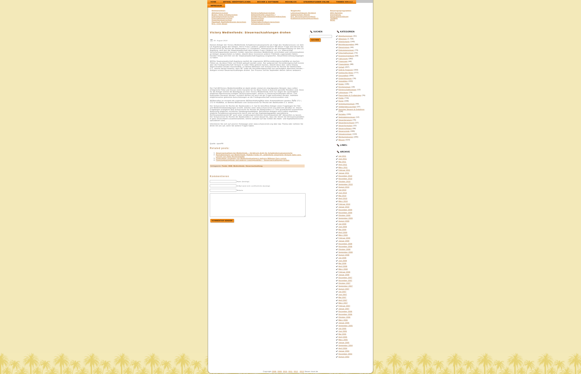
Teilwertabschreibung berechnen (265, 22)
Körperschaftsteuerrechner (263, 13)
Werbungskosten (345, 137)
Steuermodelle (257, 20)
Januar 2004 (343, 351)
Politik (341, 98)
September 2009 (345, 218)
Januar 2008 (343, 275)
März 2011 (343, 167)
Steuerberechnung (346, 123)
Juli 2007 (342, 292)
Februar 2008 (344, 272)
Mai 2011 (342, 162)
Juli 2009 (342, 224)
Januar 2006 (343, 323)
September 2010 (345, 184)
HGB (230, 166)
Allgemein (342, 39)
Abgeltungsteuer (345, 36)
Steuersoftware (345, 128)
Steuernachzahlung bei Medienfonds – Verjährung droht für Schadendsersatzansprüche (254, 153)
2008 (274, 371)
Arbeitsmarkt (344, 41)
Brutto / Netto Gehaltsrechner (225, 15)
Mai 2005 (342, 334)
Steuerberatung (345, 120)
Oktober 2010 (344, 181)
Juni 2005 (342, 331)
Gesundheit (343, 75)
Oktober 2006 (344, 317)
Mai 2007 (342, 297)
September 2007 (345, 286)
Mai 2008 (342, 263)
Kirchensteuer (344, 87)
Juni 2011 (342, 159)
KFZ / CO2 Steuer (219, 24)
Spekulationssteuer (346, 117)
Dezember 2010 (345, 176)
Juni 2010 (342, 193)
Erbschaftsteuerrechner (222, 18)
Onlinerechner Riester (300, 15)
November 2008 (345, 246)
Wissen (341, 140)
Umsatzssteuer (345, 134)
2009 (279, 371)
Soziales (342, 114)
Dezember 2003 (345, 354)
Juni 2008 (342, 261)
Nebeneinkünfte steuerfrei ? (263, 15)
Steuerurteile (344, 131)
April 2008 (342, 266)
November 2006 (345, 314)
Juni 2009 (342, 227)
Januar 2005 (343, 342)
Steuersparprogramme (340, 11)
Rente (341, 101)
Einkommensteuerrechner (223, 16)
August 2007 (343, 289)
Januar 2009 (343, 241)
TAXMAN (334, 18)
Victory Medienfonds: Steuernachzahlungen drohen (250, 32)
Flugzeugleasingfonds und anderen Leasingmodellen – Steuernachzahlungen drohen (252, 160)
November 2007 (345, 280)
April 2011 (342, 164)
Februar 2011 (344, 170)
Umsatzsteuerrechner (260, 24)
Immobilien (343, 81)
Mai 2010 (342, 196)
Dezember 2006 (345, 311)
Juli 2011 (342, 156)
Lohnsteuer (343, 92)
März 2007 (343, 303)
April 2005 (342, 337)
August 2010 (343, 187)
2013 (302, 371)
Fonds (224, 166)
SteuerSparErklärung (339, 16)
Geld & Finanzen (345, 70)
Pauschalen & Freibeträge (349, 95)
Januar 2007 (343, 309)
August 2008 (343, 255)
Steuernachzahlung (254, 166)
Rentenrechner (257, 18)
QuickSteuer (335, 15)
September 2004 (345, 345)
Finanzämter (343, 64)
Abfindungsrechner (220, 13)
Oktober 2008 (344, 249)
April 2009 (342, 232)
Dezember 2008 (345, 244)
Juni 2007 (342, 294)
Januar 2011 (343, 173)
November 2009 (345, 213)
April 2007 (342, 300)
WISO (332, 20)
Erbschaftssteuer (346, 53)
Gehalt (341, 67)
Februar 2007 (344, 306)
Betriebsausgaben (346, 44)
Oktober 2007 (344, 283)
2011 (290, 371)
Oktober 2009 (344, 215)
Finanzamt (343, 61)
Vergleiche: (296, 11)
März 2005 (343, 340)
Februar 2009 (344, 238)
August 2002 (343, 357)
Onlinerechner (218, 11)
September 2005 (345, 326)
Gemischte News (345, 73)
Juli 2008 (342, 258)
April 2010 (342, 198)
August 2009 (343, 221)
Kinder (341, 84)
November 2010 (345, 179)
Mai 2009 (342, 229)
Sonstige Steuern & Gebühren (351, 109)
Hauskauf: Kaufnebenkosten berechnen (229, 22)
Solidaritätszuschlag (347, 107)
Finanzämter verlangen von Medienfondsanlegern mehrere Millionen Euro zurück (251, 158)
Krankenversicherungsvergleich (304, 18)
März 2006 (343, 320)
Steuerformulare (345, 125)
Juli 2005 (342, 328)
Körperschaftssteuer (347, 90)
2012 (296, 371)
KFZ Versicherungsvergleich (303, 16)
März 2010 (343, 201)
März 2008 (343, 269)
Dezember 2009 (345, 210)
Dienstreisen (344, 47)
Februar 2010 (344, 204)
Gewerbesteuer (345, 78)
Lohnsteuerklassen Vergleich (303, 13)
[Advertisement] (257, 79)
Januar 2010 (343, 207)
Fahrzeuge (343, 59)
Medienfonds (239, 166)
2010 (285, 371)
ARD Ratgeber (336, 13)
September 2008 (345, 252)
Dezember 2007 (345, 277)
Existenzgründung (346, 56)
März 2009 (343, 235)
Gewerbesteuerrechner (222, 20)
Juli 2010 (342, 190)
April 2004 (342, 348)
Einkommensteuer (346, 50)
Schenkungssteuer (346, 104)
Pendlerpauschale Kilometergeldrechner (268, 16)
